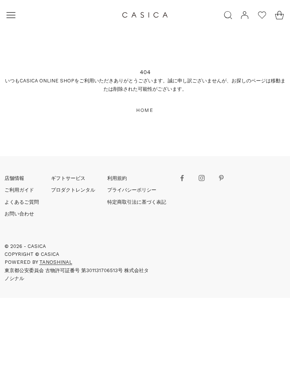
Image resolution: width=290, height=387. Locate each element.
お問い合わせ (19, 214)
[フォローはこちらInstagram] (201, 178)
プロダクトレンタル (73, 190)
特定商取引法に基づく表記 (136, 202)
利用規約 (117, 178)
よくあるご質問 (22, 202)
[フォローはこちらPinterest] (221, 178)
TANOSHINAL (55, 262)
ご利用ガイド (19, 190)
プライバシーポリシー (131, 190)
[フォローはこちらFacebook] (182, 178)
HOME (145, 110)
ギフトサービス (68, 178)
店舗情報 (14, 178)
